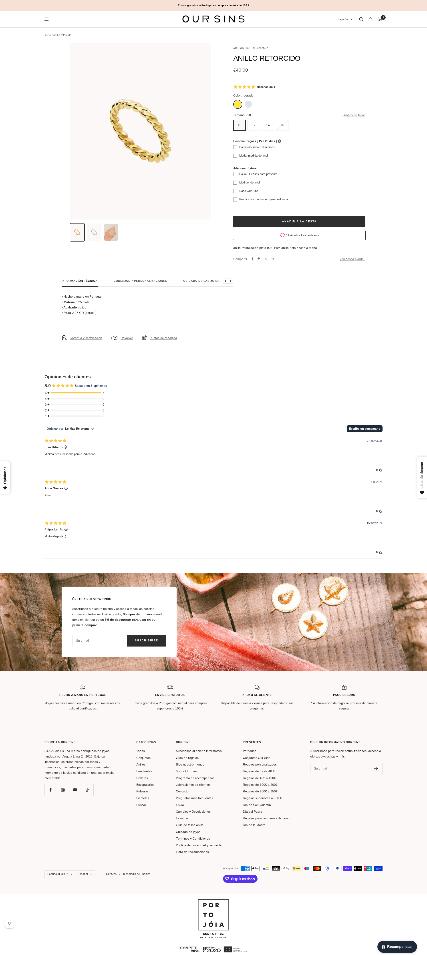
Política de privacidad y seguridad (199, 845)
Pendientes (144, 771)
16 (282, 125)
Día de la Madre (254, 825)
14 (268, 125)
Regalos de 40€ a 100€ (259, 778)
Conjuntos (143, 758)
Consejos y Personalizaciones (140, 280)
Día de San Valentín (257, 805)
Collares (142, 778)
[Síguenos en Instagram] (63, 790)
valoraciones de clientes (193, 784)
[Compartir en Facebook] (253, 258)
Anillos (140, 764)
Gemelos (142, 798)
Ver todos (249, 751)
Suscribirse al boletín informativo (199, 751)
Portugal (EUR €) (57, 874)
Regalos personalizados (260, 764)
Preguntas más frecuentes (194, 798)
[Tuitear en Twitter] (266, 258)
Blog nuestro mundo (190, 764)
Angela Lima (71, 756)
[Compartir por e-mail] (273, 259)
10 (239, 125)
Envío (180, 805)
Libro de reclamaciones (192, 852)
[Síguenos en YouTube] (75, 790)
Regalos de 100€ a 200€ (260, 784)
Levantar (182, 818)
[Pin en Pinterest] (259, 258)
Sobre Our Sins (186, 771)
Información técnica (80, 280)
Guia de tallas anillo (189, 825)
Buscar (141, 805)
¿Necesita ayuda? (352, 259)
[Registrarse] (376, 768)
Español (343, 19)
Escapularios (145, 784)
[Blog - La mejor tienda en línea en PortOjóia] (213, 902)
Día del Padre (252, 811)
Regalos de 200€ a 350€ (260, 791)
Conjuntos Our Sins (256, 758)
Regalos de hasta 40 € (259, 771)
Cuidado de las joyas (201, 280)
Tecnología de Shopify (136, 874)
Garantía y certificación (86, 338)
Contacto (182, 791)
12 (254, 125)
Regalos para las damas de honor (267, 818)
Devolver (127, 338)
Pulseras (142, 791)
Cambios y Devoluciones (193, 811)
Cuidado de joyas (188, 832)
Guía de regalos (187, 758)
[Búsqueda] (361, 19)
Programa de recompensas (195, 778)
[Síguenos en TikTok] (87, 790)
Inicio (47, 35)
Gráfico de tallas (353, 115)
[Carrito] (380, 19)
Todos (140, 751)
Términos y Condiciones (193, 838)
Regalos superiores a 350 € (262, 798)
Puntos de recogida (163, 338)
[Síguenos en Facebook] (50, 790)
